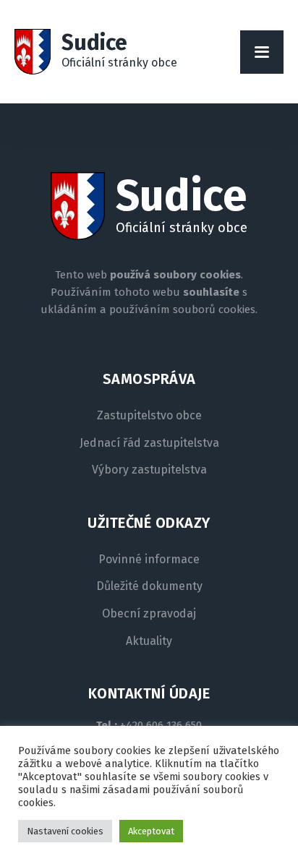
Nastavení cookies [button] (65, 831)
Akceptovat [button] (151, 831)
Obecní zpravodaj (149, 613)
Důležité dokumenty (149, 586)
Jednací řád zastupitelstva (149, 443)
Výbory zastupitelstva (149, 469)
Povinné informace (149, 559)
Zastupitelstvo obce (149, 415)
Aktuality (149, 641)
